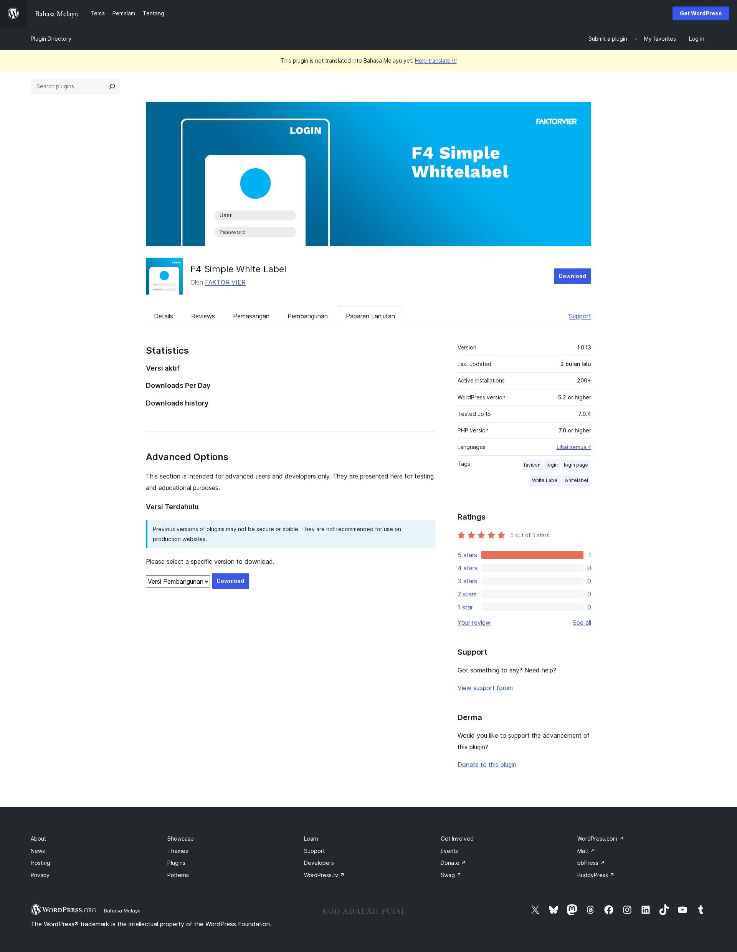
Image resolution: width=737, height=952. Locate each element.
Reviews (203, 316)
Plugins (176, 862)
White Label (545, 480)
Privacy (40, 875)
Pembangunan (308, 316)
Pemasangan (251, 316)
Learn (311, 838)
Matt (586, 851)
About (38, 838)
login (552, 465)
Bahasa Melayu (122, 910)
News (38, 851)
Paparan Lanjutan (370, 316)
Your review (474, 622)
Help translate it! (436, 60)
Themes (177, 851)
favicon (532, 465)
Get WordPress (701, 13)
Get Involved (457, 838)
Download (572, 276)
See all (582, 622)
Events (449, 851)
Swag (451, 875)
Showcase (180, 838)
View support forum (485, 688)
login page (576, 465)
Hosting (40, 862)
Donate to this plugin (487, 764)
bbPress (591, 862)
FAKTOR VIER (225, 282)
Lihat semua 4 (574, 447)
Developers (319, 862)
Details (163, 316)
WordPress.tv (324, 875)
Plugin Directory (51, 38)
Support (580, 316)
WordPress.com (600, 838)
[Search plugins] (112, 86)
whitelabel (576, 480)
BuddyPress (596, 875)
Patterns (178, 875)
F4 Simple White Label (238, 269)
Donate (453, 862)
